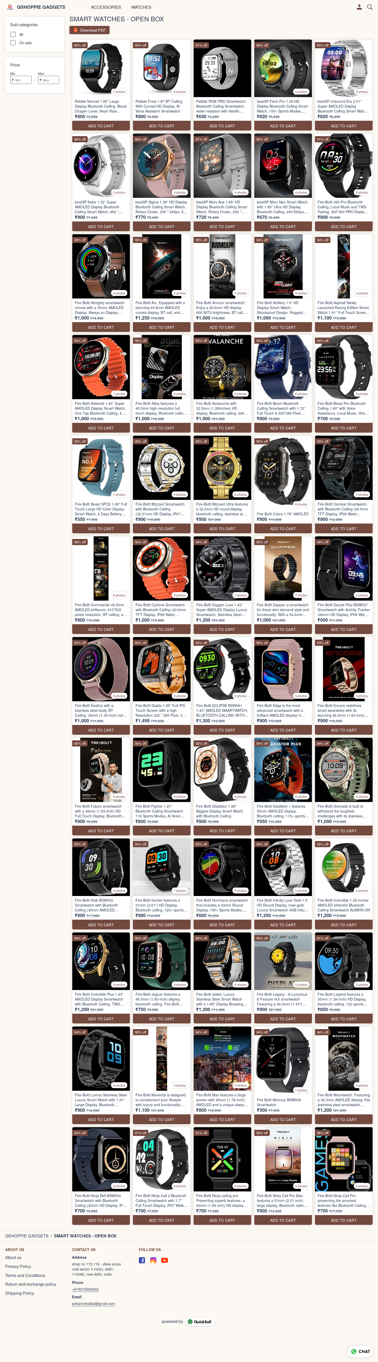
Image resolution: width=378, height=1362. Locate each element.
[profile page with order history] (359, 7)
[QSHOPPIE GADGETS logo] (9, 7)
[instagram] (153, 1260)
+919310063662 (85, 1289)
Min (12, 73)
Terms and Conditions (25, 1275)
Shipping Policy (19, 1293)
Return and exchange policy (30, 1284)
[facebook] (142, 1260)
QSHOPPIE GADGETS (41, 7)
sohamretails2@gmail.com (93, 1303)
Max (41, 73)
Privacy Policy (18, 1266)
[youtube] (164, 1260)
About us (13, 1257)
